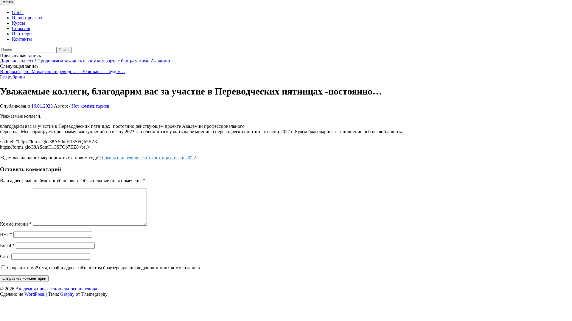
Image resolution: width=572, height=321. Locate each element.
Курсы (18, 23)
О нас (18, 12)
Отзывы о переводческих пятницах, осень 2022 (148, 157)
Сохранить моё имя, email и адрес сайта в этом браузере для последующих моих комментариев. (104, 267)
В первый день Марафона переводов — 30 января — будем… (62, 71)
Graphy (67, 294)
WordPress (34, 294)
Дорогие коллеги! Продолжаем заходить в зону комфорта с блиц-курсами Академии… (88, 60)
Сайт (5, 256)
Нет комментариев (90, 105)
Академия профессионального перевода (56, 288)
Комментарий (16, 223)
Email (7, 245)
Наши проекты (27, 17)
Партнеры (22, 33)
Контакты (22, 39)
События (21, 28)
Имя (6, 234)
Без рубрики (12, 76)
